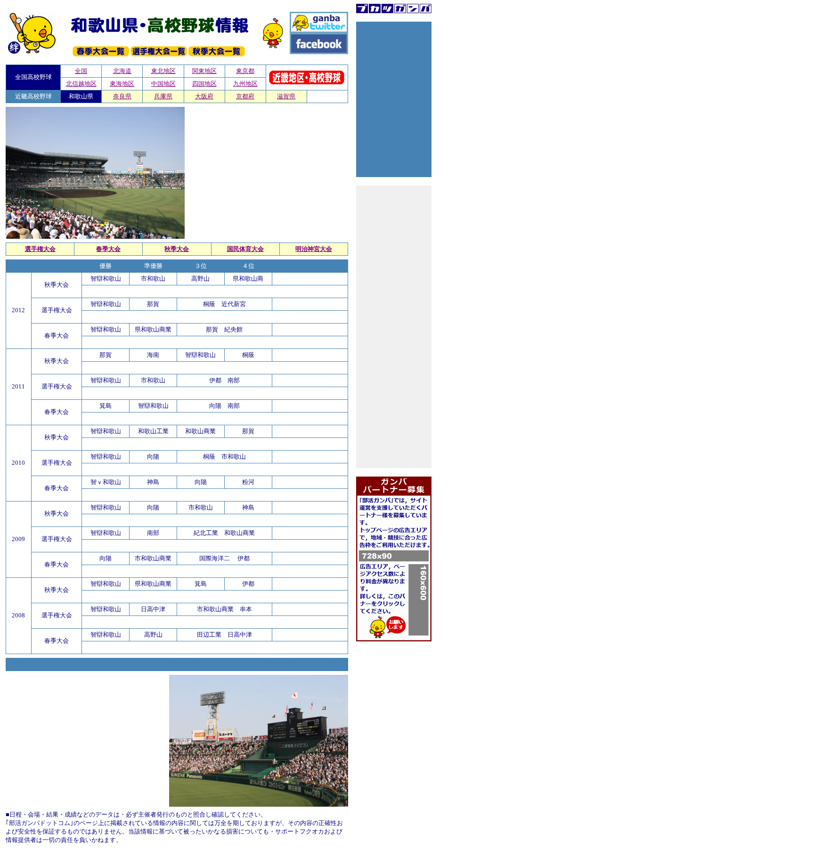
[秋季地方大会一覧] (216, 54)
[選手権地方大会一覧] (158, 54)
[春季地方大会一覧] (101, 54)
